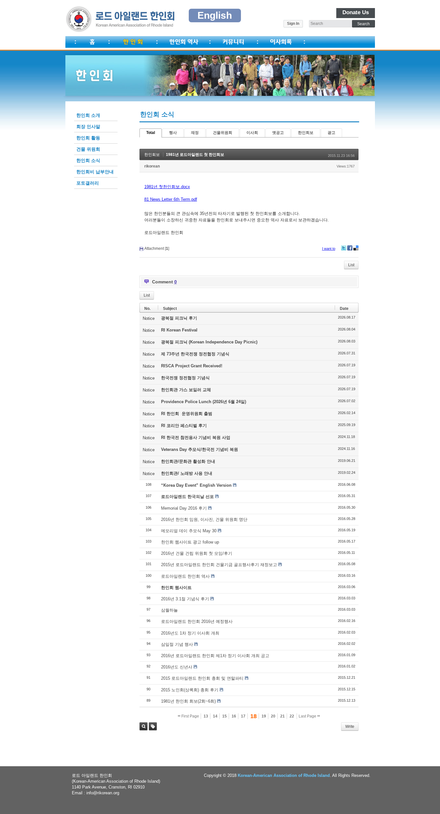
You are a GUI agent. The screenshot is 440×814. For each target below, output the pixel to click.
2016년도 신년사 (176, 667)
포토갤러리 (87, 183)
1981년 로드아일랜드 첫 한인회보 (195, 154)
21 (282, 716)
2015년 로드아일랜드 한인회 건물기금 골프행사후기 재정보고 (219, 564)
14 (215, 716)
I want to (328, 248)
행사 (173, 132)
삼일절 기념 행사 (177, 644)
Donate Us (355, 12)
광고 (331, 132)
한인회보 (305, 132)
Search (143, 726)
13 (206, 716)
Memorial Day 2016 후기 (184, 508)
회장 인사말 (88, 126)
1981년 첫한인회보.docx (167, 186)
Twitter (343, 247)
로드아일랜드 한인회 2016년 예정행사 (197, 621)
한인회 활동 (88, 137)
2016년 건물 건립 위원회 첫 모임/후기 (196, 553)
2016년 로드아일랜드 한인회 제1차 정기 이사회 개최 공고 (215, 655)
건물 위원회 (88, 149)
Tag (153, 726)
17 (243, 716)
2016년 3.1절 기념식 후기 (185, 598)
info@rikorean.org (102, 792)
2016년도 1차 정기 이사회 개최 (190, 633)
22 (292, 716)
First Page (189, 716)
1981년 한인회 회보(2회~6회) (188, 701)
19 (264, 716)
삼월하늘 (169, 610)
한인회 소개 (88, 115)
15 (224, 716)
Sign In (293, 23)
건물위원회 (222, 132)
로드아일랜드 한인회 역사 (185, 576)
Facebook (349, 247)
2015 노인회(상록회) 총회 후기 (189, 689)
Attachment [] (156, 248)
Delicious (356, 247)
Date (344, 308)
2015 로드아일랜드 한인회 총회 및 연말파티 (202, 678)
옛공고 (278, 132)
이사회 (252, 132)
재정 (195, 132)
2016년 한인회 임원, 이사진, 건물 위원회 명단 (204, 519)
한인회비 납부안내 (95, 171)
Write (349, 726)
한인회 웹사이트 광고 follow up (190, 542)
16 (234, 716)
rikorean (152, 166)
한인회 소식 (88, 160)
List (351, 265)
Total (150, 132)
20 (273, 716)
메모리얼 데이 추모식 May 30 (188, 530)
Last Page (308, 716)
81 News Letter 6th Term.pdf (170, 199)
